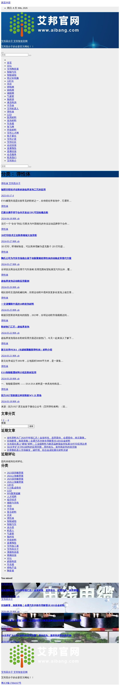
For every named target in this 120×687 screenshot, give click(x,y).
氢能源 (10, 99)
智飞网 (10, 126)
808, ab (16, 218)
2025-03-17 (7, 195)
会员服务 (11, 154)
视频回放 (11, 555)
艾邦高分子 (14, 183)
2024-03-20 (7, 378)
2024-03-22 (7, 333)
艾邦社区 (11, 142)
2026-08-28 (7, 626)
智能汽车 (11, 72)
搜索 (3, 423)
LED (9, 114)
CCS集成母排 (14, 487)
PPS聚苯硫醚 (13, 493)
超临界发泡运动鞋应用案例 (15, 281)
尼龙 (9, 515)
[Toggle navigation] (2, 52)
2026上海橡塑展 (15, 482)
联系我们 (11, 157)
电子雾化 (11, 136)
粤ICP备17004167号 (11, 683)
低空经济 (11, 499)
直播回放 (11, 151)
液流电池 (11, 102)
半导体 (10, 105)
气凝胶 (10, 96)
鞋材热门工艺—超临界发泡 (15, 326)
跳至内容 (6, 2)
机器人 (10, 530)
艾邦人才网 (13, 133)
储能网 (10, 93)
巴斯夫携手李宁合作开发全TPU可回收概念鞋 (24, 212)
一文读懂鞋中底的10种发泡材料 (17, 304)
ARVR (10, 81)
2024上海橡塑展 (15, 476)
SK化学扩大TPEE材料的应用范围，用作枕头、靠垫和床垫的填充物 (42, 447)
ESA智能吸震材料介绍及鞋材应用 (18, 372)
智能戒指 (11, 75)
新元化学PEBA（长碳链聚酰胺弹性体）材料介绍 (26, 349)
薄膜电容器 (13, 552)
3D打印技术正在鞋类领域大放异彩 (19, 235)
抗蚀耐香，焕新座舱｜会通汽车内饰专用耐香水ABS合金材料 (38, 441)
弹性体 (10, 111)
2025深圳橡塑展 (15, 479)
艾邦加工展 (13, 546)
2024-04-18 (7, 218)
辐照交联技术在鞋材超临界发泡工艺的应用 (23, 189)
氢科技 (10, 536)
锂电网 (10, 87)
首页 (9, 62)
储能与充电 (13, 502)
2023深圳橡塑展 (15, 472)
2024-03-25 (7, 310)
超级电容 (11, 561)
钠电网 (10, 90)
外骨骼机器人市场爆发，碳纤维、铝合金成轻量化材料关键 (37, 450)
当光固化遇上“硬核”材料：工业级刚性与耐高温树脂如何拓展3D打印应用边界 (47, 444)
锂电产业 (11, 567)
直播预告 (11, 148)
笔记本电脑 (13, 78)
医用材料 (11, 117)
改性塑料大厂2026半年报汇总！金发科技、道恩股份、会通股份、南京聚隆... (46, 437)
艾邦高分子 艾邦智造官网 (14, 41)
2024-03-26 (7, 287)
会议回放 (11, 145)
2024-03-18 (7, 401)
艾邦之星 (11, 139)
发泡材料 (11, 120)
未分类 (10, 527)
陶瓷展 (10, 570)
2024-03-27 (7, 241)
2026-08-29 (7, 596)
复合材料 (11, 512)
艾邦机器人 (13, 108)
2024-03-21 (7, 355)
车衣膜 (10, 123)
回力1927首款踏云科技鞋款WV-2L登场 (21, 395)
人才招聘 (11, 496)
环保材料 (11, 129)
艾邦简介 (11, 160)
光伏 (9, 84)
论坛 (9, 66)
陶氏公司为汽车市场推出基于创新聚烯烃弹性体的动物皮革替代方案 (36, 258)
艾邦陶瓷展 (13, 69)
